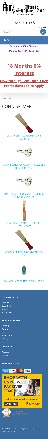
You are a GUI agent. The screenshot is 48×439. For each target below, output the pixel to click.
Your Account (7, 312)
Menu (7, 40)
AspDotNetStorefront (8, 431)
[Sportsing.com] (24, 8)
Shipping (5, 326)
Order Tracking (7, 306)
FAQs (4, 332)
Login (41, 27)
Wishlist (5, 309)
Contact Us (6, 303)
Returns (5, 329)
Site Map (5, 355)
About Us (5, 352)
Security (5, 339)
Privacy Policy (7, 335)
